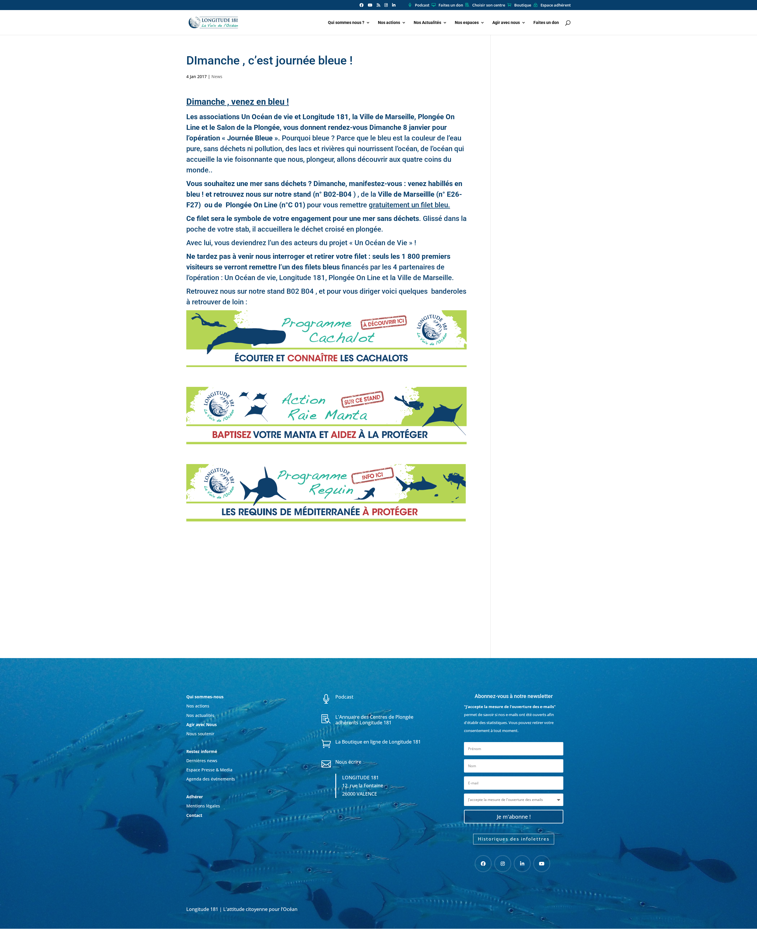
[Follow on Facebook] (483, 863)
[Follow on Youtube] (541, 863)
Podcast (422, 5)
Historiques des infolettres (513, 839)
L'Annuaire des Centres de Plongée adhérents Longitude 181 (374, 720)
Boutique (522, 5)
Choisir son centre (488, 5)
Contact (194, 815)
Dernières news (201, 760)
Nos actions (389, 22)
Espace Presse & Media (209, 770)
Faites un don (451, 5)
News (216, 76)
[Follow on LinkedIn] (522, 863)
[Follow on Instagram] (502, 863)
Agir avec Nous (201, 724)
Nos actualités (200, 715)
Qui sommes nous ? (346, 22)
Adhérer (195, 796)
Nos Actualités (427, 22)
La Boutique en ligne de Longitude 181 (378, 742)
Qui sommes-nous (205, 696)
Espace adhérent (556, 5)
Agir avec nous (506, 22)
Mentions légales (203, 806)
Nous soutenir (200, 733)
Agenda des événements (210, 779)
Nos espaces (467, 22)
